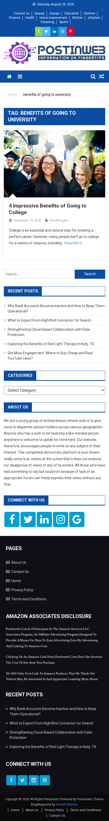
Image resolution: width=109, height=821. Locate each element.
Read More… (74, 243)
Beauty (40, 13)
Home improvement (53, 18)
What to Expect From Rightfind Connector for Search (49, 320)
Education (72, 13)
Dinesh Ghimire (66, 804)
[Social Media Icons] (12, 519)
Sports (63, 22)
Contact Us (22, 13)
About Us (18, 563)
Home (16, 581)
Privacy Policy (22, 590)
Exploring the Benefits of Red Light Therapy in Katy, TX (51, 344)
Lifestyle (94, 18)
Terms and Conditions (28, 599)
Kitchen (77, 18)
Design (55, 13)
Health (29, 18)
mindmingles (59, 220)
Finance (14, 18)
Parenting (47, 22)
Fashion (89, 13)
